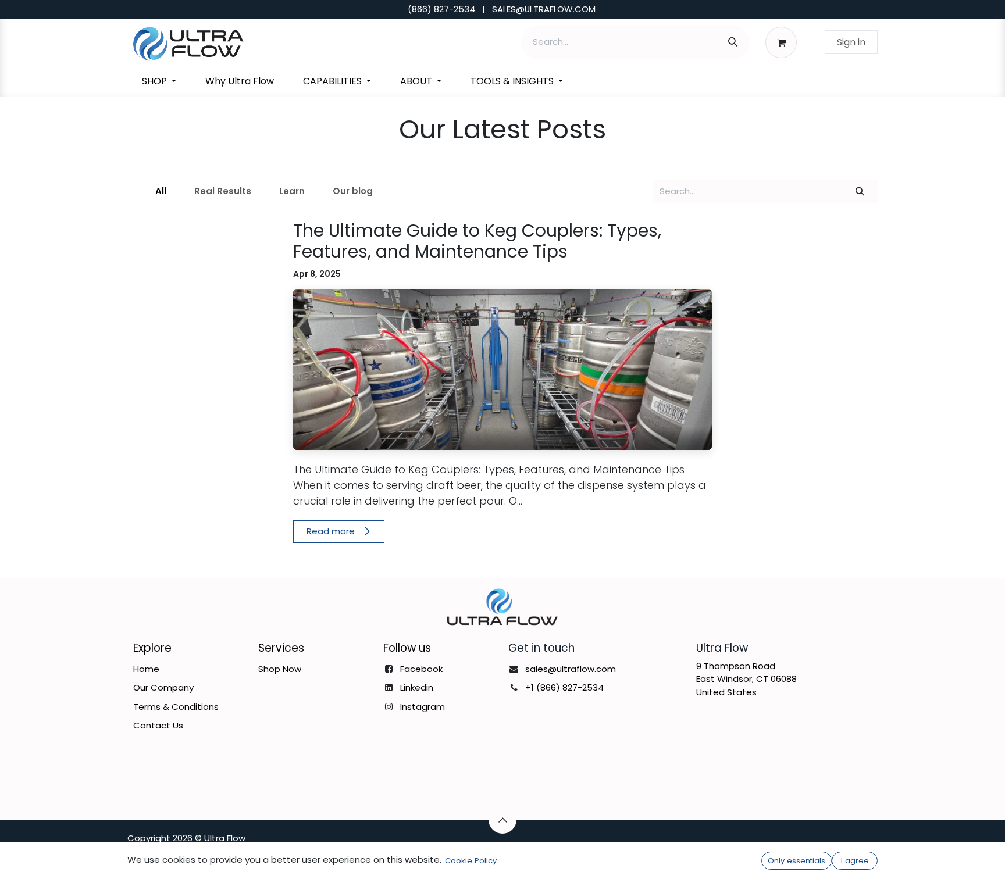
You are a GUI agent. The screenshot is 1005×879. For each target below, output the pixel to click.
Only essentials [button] (796, 860)
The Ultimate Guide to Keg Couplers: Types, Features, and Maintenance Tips (477, 241)
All (160, 191)
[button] (502, 820)
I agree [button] (855, 860)
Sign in (851, 42)
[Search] (733, 42)
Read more (332, 531)
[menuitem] (159, 81)
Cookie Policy (471, 860)
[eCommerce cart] (784, 42)
